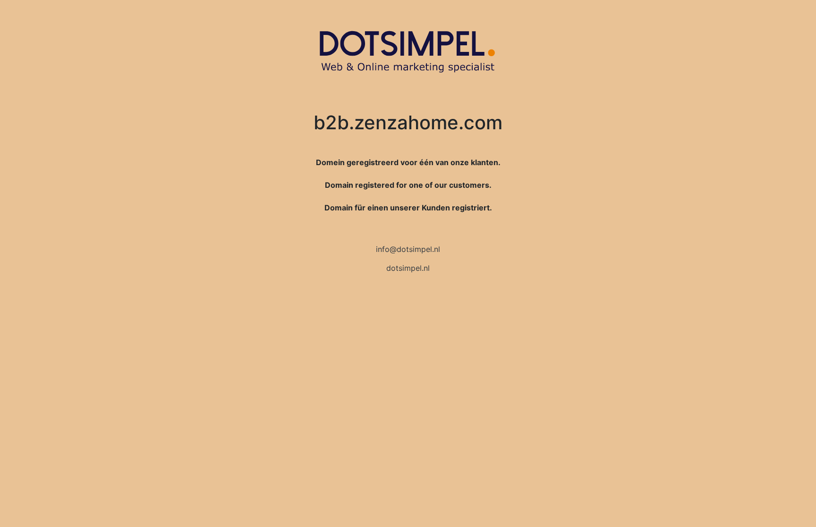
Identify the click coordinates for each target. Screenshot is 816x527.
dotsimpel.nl (408, 268)
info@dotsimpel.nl (408, 249)
